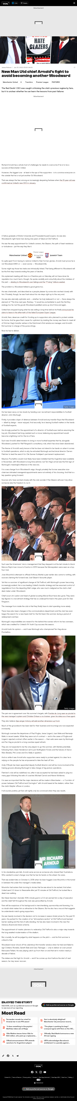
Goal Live (64, 1077)
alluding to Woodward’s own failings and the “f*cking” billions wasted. (38, 282)
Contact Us (7, 1077)
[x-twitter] (36, 1072)
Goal (12, 1097)
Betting (70, 1077)
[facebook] (32, 1072)
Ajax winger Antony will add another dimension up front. (38, 721)
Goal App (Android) (44, 1077)
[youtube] (44, 1072)
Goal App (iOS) (55, 1077)
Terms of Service (16, 1077)
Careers (35, 1077)
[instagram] (40, 1072)
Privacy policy (27, 1077)
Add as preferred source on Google (60, 1005)
